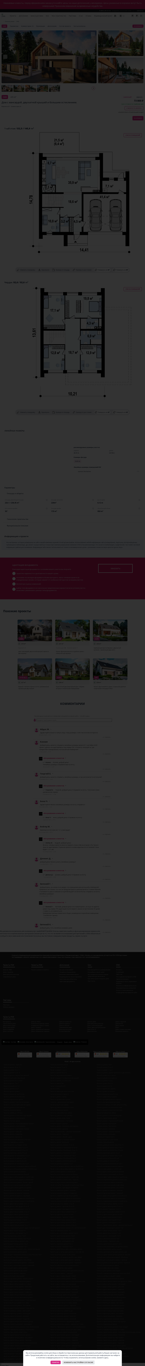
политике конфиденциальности (50, 1358)
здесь (106, 1358)
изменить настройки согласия (78, 1362)
